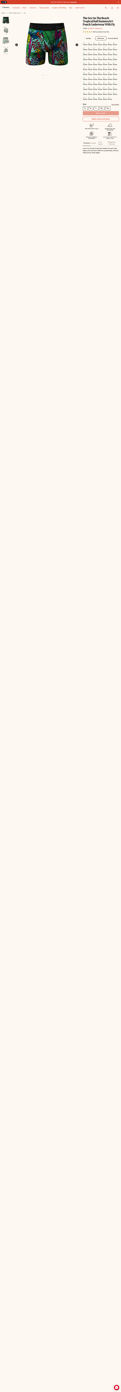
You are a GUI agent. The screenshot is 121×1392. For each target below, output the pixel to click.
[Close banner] (118, 2)
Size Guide (115, 104)
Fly (25, 13)
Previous (16, 45)
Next (77, 45)
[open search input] (106, 8)
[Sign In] (112, 8)
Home (3, 13)
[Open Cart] (117, 8)
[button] (116, 1387)
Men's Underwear (14, 13)
